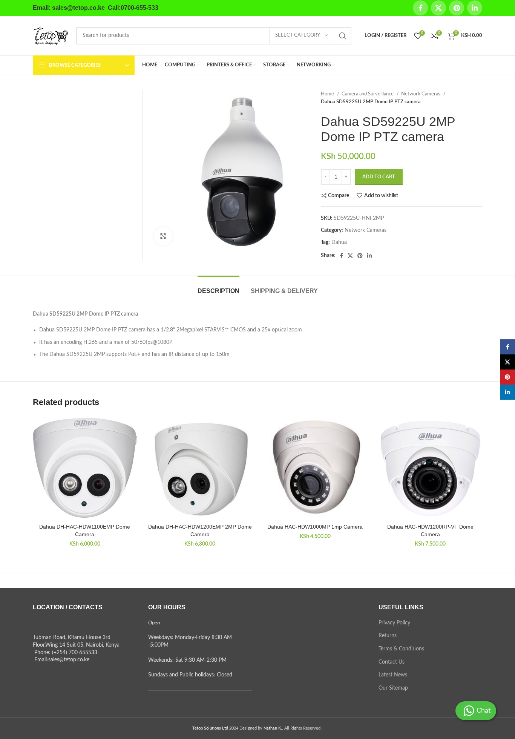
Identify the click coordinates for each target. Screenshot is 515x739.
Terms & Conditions (401, 649)
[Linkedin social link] (474, 7)
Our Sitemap (393, 688)
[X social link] (438, 7)
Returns (388, 635)
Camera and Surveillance (368, 94)
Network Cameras (421, 94)
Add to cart (378, 177)
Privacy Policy (394, 623)
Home (328, 94)
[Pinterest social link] (456, 7)
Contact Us (392, 662)
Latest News (393, 675)
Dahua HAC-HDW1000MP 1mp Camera (315, 527)
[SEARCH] (342, 35)
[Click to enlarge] (163, 236)
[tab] (218, 287)
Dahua (339, 242)
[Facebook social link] (420, 7)
